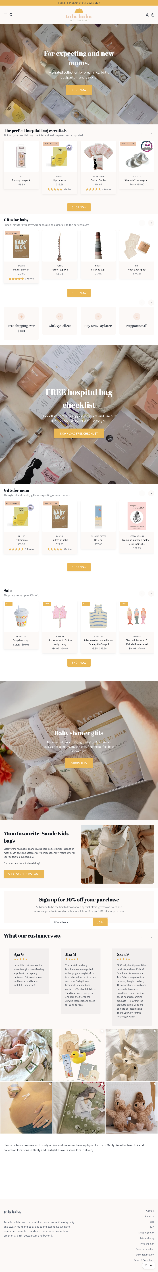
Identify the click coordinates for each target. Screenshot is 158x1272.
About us (149, 1216)
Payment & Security (144, 1254)
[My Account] (146, 15)
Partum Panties (98, 176)
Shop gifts (79, 763)
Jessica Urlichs (137, 536)
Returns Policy (147, 1238)
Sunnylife (59, 636)
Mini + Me (59, 176)
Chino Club (21, 636)
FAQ (152, 1227)
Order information (145, 1249)
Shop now (79, 90)
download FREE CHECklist (79, 433)
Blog (152, 1221)
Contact (150, 1210)
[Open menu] (3, 14)
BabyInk (21, 266)
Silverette (137, 176)
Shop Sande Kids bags (24, 874)
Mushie (60, 266)
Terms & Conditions (144, 1260)
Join (100, 922)
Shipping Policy (146, 1232)
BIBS (21, 176)
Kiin (137, 266)
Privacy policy (147, 1243)
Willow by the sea (98, 536)
